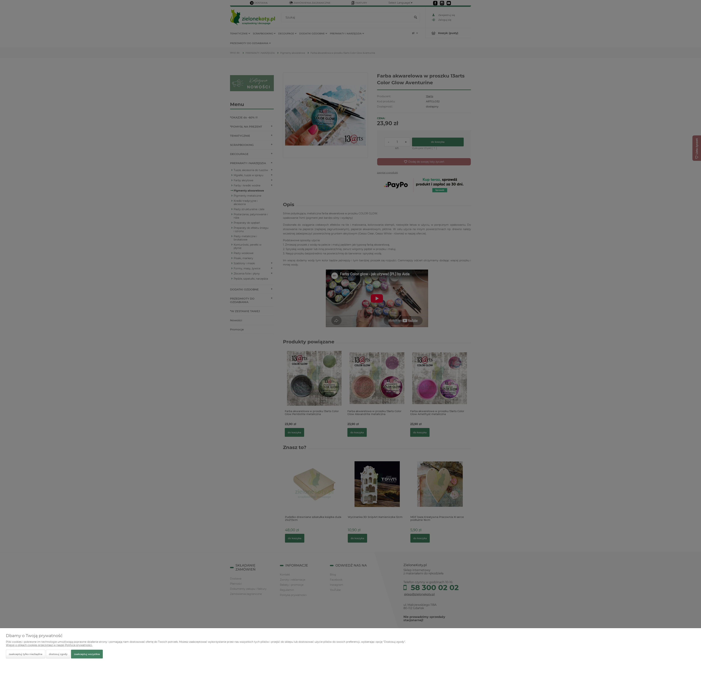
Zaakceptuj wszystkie (87, 654)
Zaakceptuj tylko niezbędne (25, 654)
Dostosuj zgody (58, 654)
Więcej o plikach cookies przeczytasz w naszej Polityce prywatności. (49, 645)
